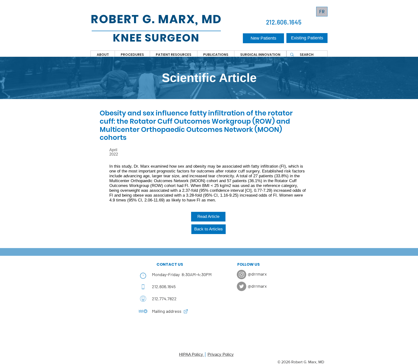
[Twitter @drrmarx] (241, 286)
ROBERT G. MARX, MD (156, 19)
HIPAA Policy (191, 354)
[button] (103, 54)
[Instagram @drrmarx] (241, 274)
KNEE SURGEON (156, 37)
